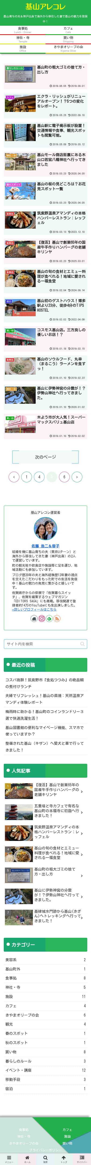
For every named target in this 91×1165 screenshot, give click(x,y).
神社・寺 (23, 1136)
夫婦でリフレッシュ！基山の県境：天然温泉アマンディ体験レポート (44, 699)
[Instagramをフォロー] (41, 618)
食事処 (24, 1129)
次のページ (45, 457)
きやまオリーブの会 (23, 1143)
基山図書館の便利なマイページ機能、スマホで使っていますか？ (44, 731)
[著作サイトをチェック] (34, 618)
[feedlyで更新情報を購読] (49, 618)
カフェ (67, 1129)
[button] (82, 644)
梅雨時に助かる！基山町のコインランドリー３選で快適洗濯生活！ (44, 715)
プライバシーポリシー (45, 1150)
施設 (67, 1136)
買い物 (67, 1143)
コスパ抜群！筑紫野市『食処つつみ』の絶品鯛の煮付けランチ (44, 683)
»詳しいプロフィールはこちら (34, 609)
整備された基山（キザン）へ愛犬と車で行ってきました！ (44, 747)
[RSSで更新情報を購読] (56, 618)
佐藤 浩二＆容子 (46, 546)
